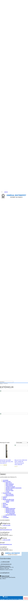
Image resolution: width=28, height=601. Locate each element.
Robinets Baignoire (10, 509)
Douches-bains (9, 489)
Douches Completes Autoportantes (13, 487)
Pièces (4, 505)
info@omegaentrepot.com (6, 529)
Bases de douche (9, 494)
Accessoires (5, 480)
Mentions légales (22, 599)
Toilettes (5, 516)
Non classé (5, 504)
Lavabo (7, 491)
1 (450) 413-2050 (6, 525)
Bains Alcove (9, 482)
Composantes (12, 513)
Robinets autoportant (10, 508)
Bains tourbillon (9, 485)
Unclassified (5, 517)
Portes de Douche (10, 495)
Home (1, 383)
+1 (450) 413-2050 (4, 561)
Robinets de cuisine (10, 511)
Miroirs (4, 503)
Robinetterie (5, 507)
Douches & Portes (7, 493)
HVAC (4, 498)
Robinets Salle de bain (11, 514)
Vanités (7, 502)
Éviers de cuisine (9, 490)
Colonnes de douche (10, 486)
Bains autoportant (10, 484)
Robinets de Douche (10, 512)
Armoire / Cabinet (10, 500)
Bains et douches (7, 481)
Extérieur (5, 496)
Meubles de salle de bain (8, 499)
